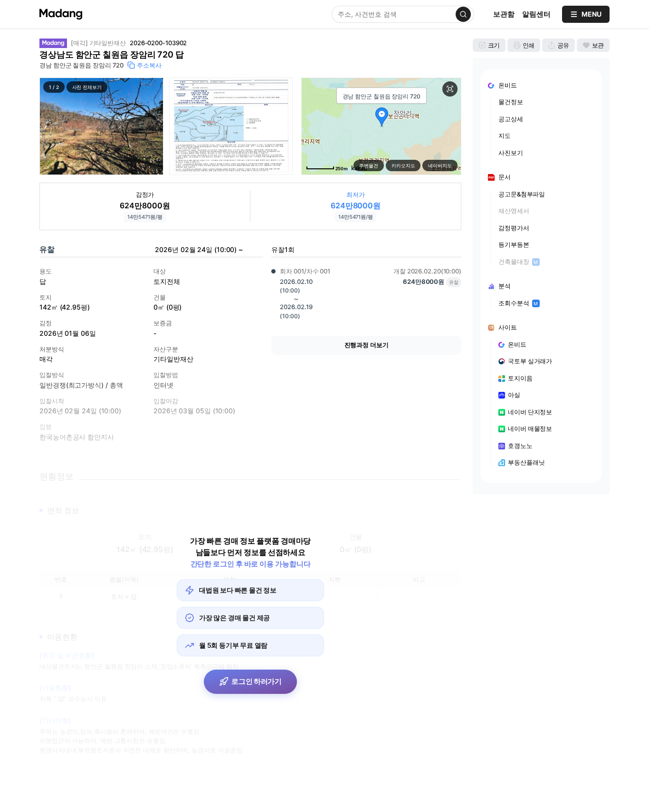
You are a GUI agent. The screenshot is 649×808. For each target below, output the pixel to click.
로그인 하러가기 (256, 681)
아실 (514, 395)
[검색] (463, 14)
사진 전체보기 (87, 87)
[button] (101, 126)
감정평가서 (513, 228)
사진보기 (510, 152)
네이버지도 (440, 165)
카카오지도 (403, 165)
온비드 (517, 344)
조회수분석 (518, 303)
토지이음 (520, 378)
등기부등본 (513, 244)
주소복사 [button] (149, 65)
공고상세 (510, 119)
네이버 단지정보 (530, 412)
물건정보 (510, 102)
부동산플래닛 (526, 462)
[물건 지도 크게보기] (450, 89)
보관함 (504, 14)
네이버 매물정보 (530, 428)
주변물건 (368, 165)
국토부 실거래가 (530, 361)
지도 (504, 135)
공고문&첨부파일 (521, 194)
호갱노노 (520, 445)
